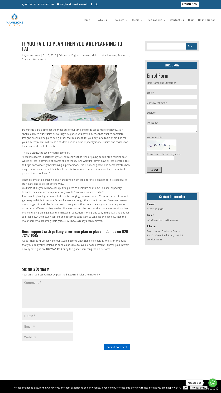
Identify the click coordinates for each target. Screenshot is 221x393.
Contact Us (177, 20)
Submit (154, 169)
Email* (150, 92)
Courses (119, 20)
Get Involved (154, 20)
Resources (123, 55)
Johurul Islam (32, 55)
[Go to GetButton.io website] (212, 389)
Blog (191, 20)
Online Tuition (206, 20)
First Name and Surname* (161, 82)
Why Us (102, 20)
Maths (95, 55)
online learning (108, 55)
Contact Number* (157, 102)
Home (86, 20)
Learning (85, 55)
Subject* (152, 112)
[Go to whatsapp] (212, 383)
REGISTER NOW (189, 4)
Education (64, 55)
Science (26, 59)
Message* (152, 122)
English (75, 55)
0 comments (40, 59)
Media (136, 20)
